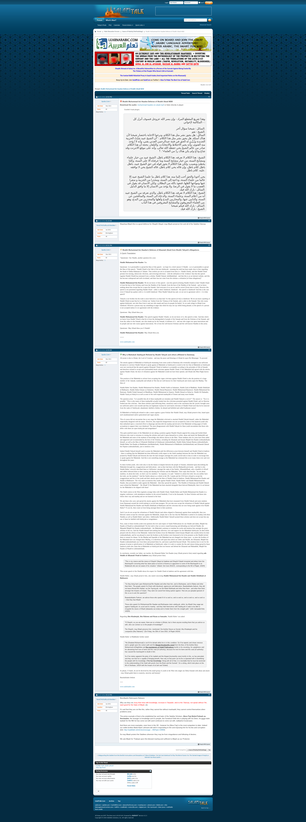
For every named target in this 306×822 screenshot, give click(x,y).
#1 (209, 97)
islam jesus (161, 807)
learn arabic (99, 809)
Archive (111, 801)
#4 (209, 350)
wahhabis (170, 807)
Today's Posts (101, 25)
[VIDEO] (129, 780)
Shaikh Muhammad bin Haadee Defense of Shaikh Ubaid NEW (122, 89)
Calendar (117, 25)
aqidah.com (106, 805)
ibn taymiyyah (152, 807)
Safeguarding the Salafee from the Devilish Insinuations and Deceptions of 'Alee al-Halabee (126, 755)
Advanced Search (205, 25)
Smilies (129, 776)
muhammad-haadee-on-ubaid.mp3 (151, 105)
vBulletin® (135, 815)
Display (207, 93)
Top (209, 750)
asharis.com (151, 805)
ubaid (106, 765)
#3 (209, 245)
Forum (99, 20)
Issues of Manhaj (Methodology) (132, 31)
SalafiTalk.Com (100, 801)
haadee (98, 765)
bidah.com (159, 805)
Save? (202, 2)
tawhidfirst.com (116, 805)
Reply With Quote (205, 218)
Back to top (204, 808)
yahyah (111, 765)
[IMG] (129, 778)
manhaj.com (142, 805)
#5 (209, 695)
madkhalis (123, 807)
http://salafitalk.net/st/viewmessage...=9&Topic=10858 (144, 730)
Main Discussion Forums (112, 31)
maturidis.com (133, 807)
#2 (209, 220)
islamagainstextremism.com (104, 807)
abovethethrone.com (130, 805)
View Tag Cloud (100, 767)
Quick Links (139, 25)
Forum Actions (127, 25)
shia (166, 805)
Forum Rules (131, 786)
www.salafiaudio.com (127, 342)
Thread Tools (185, 93)
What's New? (111, 20)
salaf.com (98, 805)
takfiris (117, 807)
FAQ (110, 25)
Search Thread (197, 93)
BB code (129, 774)
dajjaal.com (142, 807)
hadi (102, 765)
